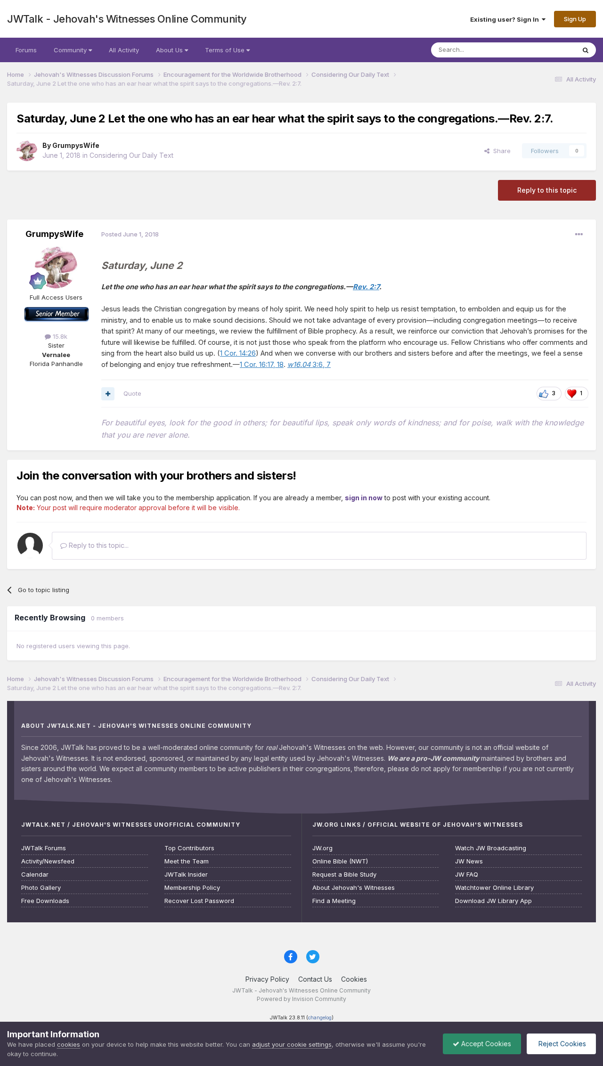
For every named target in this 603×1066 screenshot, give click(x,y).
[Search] (585, 49)
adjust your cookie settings (292, 1044)
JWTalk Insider (186, 874)
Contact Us (315, 979)
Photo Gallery (41, 887)
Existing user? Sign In (506, 19)
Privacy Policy (267, 979)
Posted (130, 234)
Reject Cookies (561, 1044)
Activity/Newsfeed (47, 861)
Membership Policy (192, 887)
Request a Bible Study (344, 874)
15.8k (59, 336)
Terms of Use (225, 50)
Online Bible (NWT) (340, 861)
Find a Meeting (334, 900)
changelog (320, 1018)
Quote (132, 393)
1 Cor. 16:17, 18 (262, 364)
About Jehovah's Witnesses (353, 887)
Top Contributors (189, 848)
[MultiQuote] (107, 393)
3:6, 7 (309, 364)
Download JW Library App (493, 900)
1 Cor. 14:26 (238, 353)
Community (71, 50)
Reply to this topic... (98, 545)
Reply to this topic (547, 190)
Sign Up (575, 19)
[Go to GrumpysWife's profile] (26, 150)
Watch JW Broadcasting (490, 848)
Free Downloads (45, 900)
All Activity (124, 50)
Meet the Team (186, 861)
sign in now (364, 498)
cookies (68, 1044)
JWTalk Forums (43, 848)
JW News (469, 861)
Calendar (35, 874)
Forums (26, 50)
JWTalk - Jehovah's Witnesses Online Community (127, 19)
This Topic (547, 49)
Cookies (354, 979)
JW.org (322, 848)
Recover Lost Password (199, 900)
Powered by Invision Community (301, 998)
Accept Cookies (485, 1044)
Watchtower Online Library (494, 887)
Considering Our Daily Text (131, 155)
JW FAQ (466, 874)
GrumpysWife (75, 145)
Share (500, 151)
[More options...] (579, 234)
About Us (170, 50)
